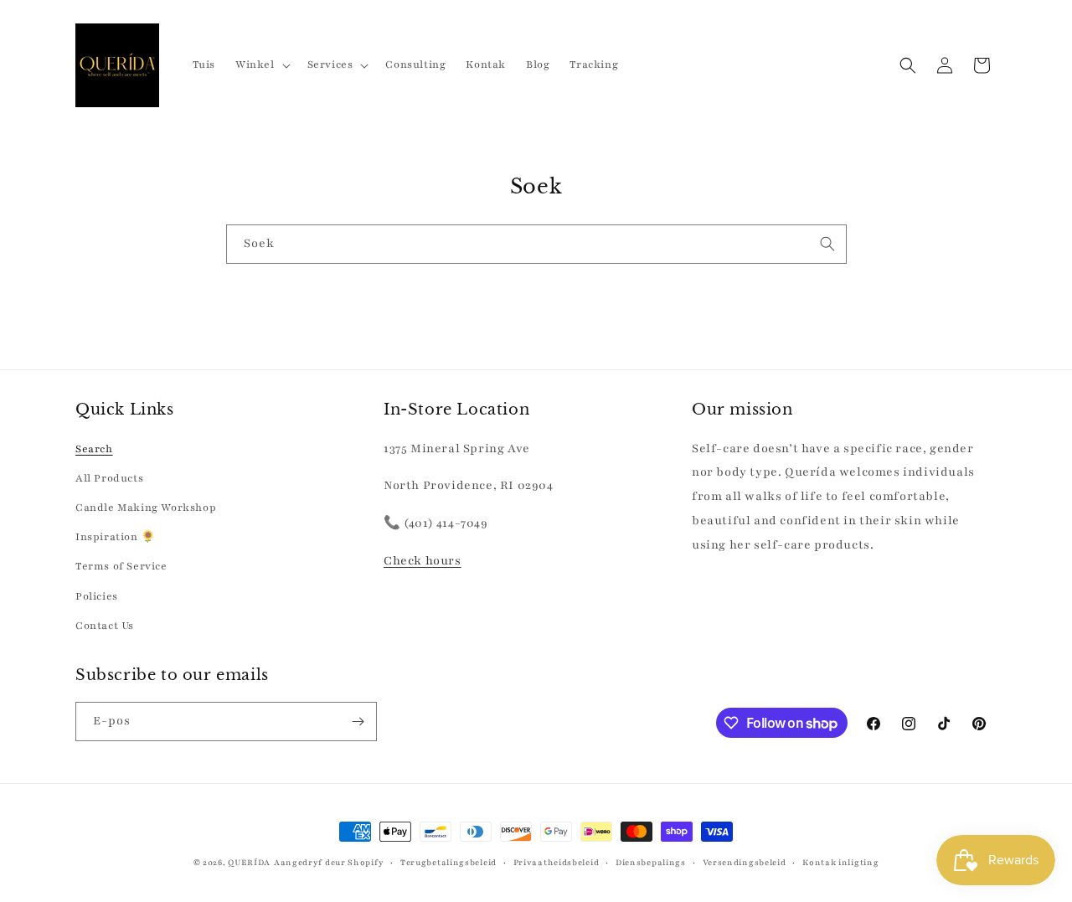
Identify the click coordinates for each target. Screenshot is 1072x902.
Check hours (422, 561)
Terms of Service (121, 566)
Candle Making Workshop (145, 507)
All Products (109, 478)
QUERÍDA (249, 862)
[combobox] (536, 244)
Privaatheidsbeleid (556, 862)
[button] (261, 64)
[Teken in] (357, 721)
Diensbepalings (651, 862)
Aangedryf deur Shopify (329, 862)
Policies (96, 596)
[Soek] (827, 243)
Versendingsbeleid (744, 862)
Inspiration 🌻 (115, 537)
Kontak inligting (840, 862)
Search (94, 449)
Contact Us (104, 625)
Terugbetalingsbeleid (448, 862)
